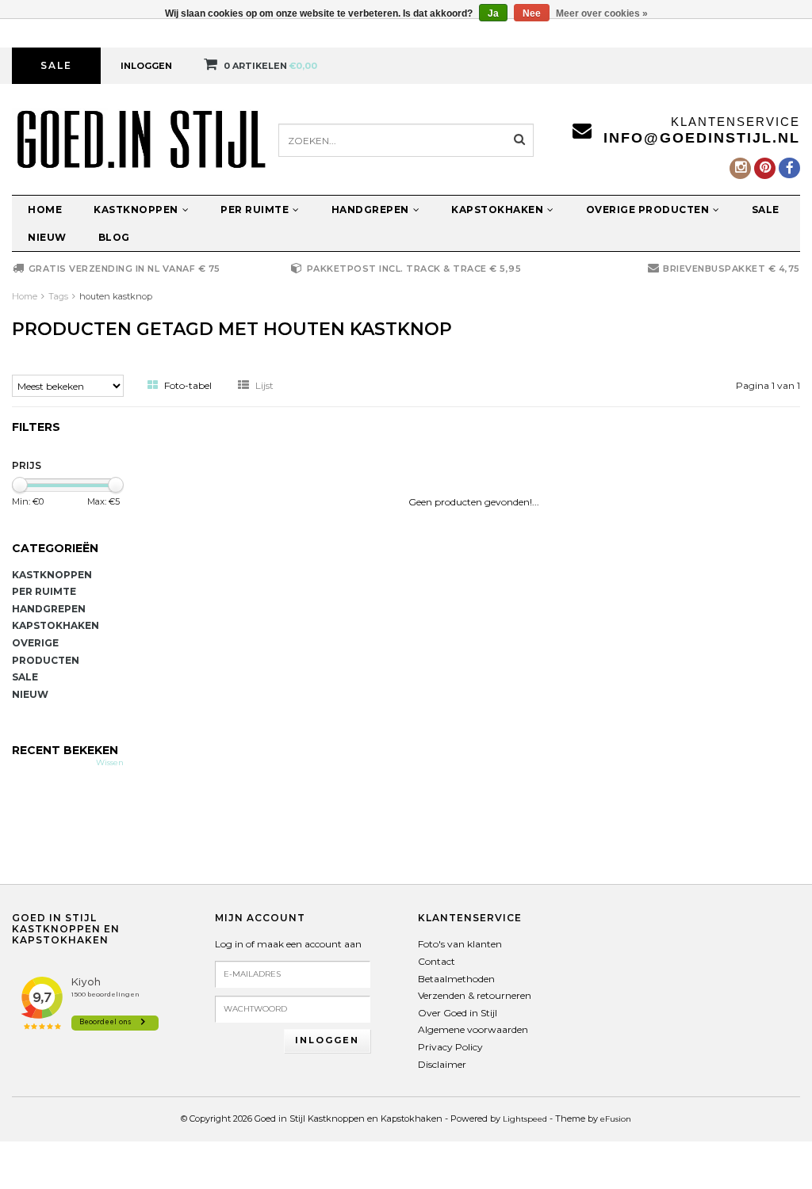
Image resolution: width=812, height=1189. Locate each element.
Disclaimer (442, 1064)
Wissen (110, 762)
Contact (436, 961)
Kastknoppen (136, 209)
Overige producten (648, 209)
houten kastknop (115, 296)
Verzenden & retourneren (474, 995)
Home (45, 209)
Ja (493, 13)
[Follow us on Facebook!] (789, 168)
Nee (532, 13)
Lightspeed (525, 1119)
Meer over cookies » (602, 13)
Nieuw (47, 237)
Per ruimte (254, 209)
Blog (114, 237)
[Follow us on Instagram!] (740, 168)
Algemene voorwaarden (473, 1029)
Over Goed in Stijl (457, 1013)
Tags (58, 296)
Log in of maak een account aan (288, 944)
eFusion (615, 1119)
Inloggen (146, 65)
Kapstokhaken (497, 209)
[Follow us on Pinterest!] (765, 168)
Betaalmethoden (456, 979)
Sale (56, 65)
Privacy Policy (450, 1047)
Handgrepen (370, 209)
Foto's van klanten (460, 944)
